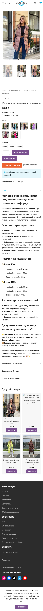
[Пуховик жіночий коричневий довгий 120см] (31, 446)
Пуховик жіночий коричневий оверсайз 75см (11, 421)
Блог (4, 522)
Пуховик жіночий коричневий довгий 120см (32, 462)
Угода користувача (9, 538)
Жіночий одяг (16, 90)
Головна (5, 90)
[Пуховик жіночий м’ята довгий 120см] (31, 396)
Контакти (5, 496)
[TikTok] (14, 578)
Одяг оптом (6, 504)
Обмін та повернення (10, 512)
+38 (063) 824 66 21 (11, 553)
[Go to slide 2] (20, 59)
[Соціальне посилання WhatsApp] (16, 181)
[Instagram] (4, 578)
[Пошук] (35, 3)
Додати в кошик (20, 152)
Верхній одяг (29, 90)
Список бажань (8, 526)
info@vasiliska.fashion (11, 567)
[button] (4, 35)
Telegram (6, 560)
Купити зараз (9, 158)
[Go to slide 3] (22, 59)
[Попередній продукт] (3, 98)
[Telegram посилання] (19, 181)
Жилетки (5, 93)
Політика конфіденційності (12, 542)
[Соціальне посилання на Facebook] (13, 181)
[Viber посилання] (22, 181)
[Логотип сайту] (21, 3)
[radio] (4, 146)
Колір (4, 120)
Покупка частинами (10, 534)
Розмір (5, 142)
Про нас (5, 491)
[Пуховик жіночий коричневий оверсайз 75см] (11, 405)
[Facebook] (9, 578)
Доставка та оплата (10, 508)
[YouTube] (25, 578)
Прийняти (21, 607)
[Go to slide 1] (18, 59)
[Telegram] (20, 578)
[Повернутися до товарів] (5, 98)
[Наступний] (8, 98)
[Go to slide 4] (24, 59)
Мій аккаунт (6, 530)
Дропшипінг (6, 500)
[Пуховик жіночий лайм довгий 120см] (11, 446)
